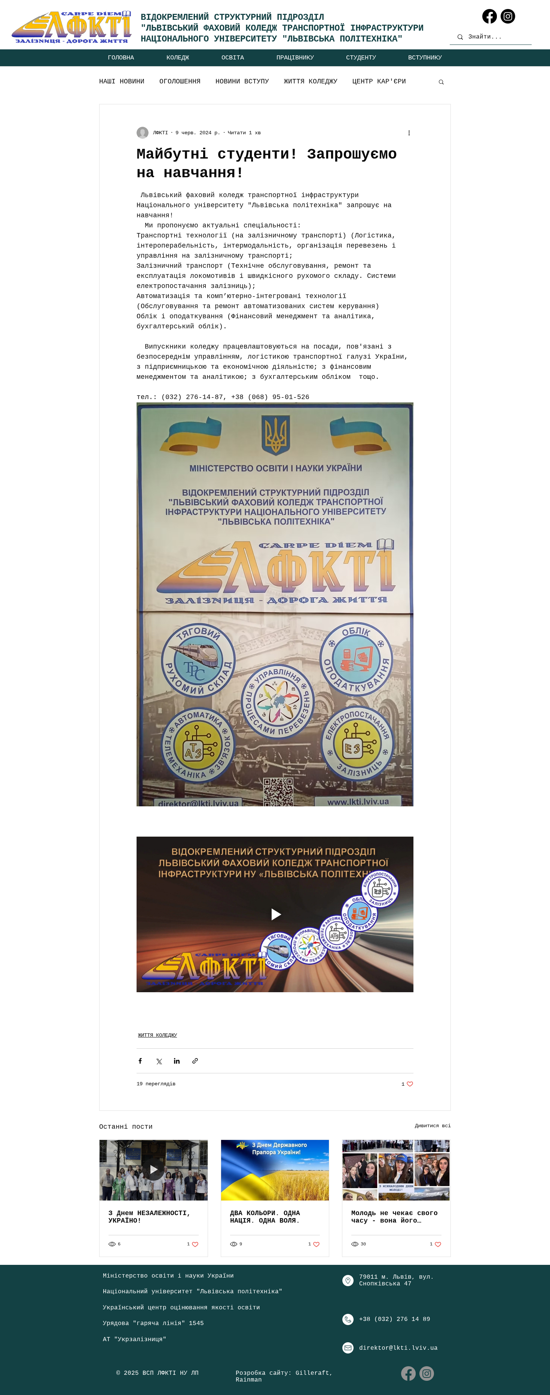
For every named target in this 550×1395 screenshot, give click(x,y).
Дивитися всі (433, 1126)
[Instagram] (508, 16)
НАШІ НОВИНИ (121, 81)
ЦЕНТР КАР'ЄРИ (379, 81)
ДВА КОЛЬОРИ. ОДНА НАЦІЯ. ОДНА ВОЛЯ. (265, 1216)
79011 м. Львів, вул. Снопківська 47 (396, 1280)
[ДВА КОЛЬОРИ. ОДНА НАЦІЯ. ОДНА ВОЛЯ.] (275, 1170)
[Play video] (275, 914)
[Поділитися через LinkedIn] (176, 1060)
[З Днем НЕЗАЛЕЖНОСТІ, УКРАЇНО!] (154, 1170)
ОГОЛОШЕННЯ (180, 81)
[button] (177, 57)
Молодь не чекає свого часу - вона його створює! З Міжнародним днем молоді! (394, 1216)
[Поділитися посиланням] (195, 1060)
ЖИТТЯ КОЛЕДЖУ (310, 81)
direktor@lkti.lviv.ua (398, 1348)
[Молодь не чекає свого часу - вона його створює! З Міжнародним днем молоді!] (396, 1170)
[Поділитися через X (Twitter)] (158, 1060)
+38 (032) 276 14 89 (394, 1319)
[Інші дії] (408, 132)
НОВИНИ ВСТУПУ (242, 81)
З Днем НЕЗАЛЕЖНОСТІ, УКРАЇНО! (150, 1216)
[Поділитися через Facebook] (140, 1060)
